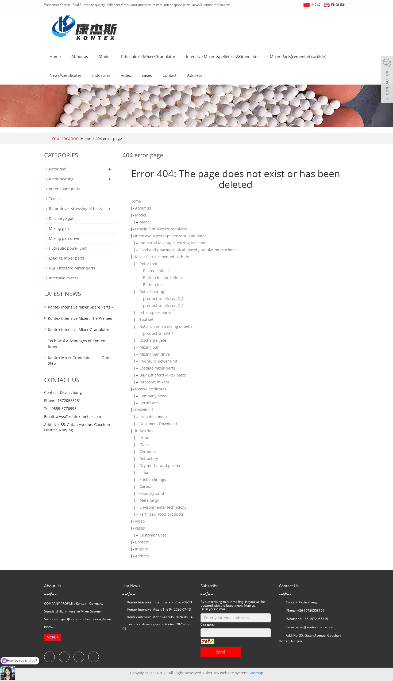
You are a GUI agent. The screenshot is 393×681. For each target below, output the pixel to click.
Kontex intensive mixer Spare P (150, 602)
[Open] (387, 80)
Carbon (146, 486)
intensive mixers (154, 382)
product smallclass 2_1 (163, 298)
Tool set (146, 319)
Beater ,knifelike (157, 270)
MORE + (53, 637)
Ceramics (148, 451)
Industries (101, 75)
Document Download (158, 423)
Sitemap (256, 672)
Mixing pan (150, 347)
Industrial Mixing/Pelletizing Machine (173, 242)
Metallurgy (149, 500)
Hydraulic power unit (158, 361)
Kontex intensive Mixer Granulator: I (80, 329)
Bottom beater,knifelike (163, 277)
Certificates (150, 402)
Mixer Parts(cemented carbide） (299, 56)
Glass (144, 444)
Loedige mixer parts (157, 368)
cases (147, 75)
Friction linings (153, 479)
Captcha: (207, 624)
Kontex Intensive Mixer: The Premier (80, 318)
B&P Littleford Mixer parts (163, 375)
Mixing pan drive (155, 354)
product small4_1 (158, 333)
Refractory (149, 458)
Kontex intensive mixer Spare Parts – (80, 307)
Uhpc (144, 437)
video (126, 75)
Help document (153, 416)
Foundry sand (152, 493)
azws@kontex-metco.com (315, 627)
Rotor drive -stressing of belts (166, 326)
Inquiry (141, 548)
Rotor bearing (152, 291)
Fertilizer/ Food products (161, 514)
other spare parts (155, 312)
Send (220, 652)
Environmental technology (163, 507)
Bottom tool (153, 284)
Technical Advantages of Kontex (151, 624)
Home (55, 56)
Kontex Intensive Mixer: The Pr (149, 609)
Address (194, 75)
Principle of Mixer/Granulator (148, 56)
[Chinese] (312, 4)
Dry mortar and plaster (160, 465)
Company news (153, 395)
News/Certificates (65, 75)
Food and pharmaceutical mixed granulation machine (188, 249)
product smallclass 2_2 (163, 305)
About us (79, 56)
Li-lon (144, 472)
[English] (334, 4)
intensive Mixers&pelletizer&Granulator (222, 56)
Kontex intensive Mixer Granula (150, 617)
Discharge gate (153, 340)
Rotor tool (148, 263)
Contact (169, 75)
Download (144, 409)
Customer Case (153, 535)
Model (104, 56)
